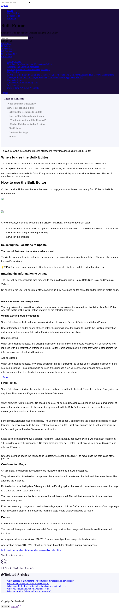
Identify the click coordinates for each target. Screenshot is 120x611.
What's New (16, 74)
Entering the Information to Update (26, 116)
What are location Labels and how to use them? (29, 591)
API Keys (24, 88)
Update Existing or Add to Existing (27, 124)
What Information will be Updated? (28, 120)
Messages (11, 77)
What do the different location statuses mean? (28, 583)
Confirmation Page (18, 132)
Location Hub (13, 15)
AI (8, 74)
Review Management (104, 74)
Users (9, 88)
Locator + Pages (30, 77)
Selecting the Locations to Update (25, 112)
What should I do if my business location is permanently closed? (36, 586)
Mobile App (64, 77)
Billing (16, 88)
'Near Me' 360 (76, 77)
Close (5, 606)
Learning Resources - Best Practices (23, 69)
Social (19, 77)
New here (11, 64)
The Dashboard (72, 74)
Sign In (4, 5)
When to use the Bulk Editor (21, 103)
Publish (12, 136)
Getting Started (14, 61)
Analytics (42, 77)
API (36, 82)
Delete (6, 377)
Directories (53, 77)
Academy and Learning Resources (23, 67)
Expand (14, 606)
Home (10, 10)
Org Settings (13, 85)
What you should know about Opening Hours (28, 588)
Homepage (60, 74)
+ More (4, 93)
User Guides (13, 13)
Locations (11, 18)
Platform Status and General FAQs (38, 74)
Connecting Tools (15, 80)
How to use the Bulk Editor (20, 108)
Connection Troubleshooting (20, 82)
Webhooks (34, 88)
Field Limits (16, 128)
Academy (45, 69)
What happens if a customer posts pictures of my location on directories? (40, 581)
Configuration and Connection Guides (34, 64)
